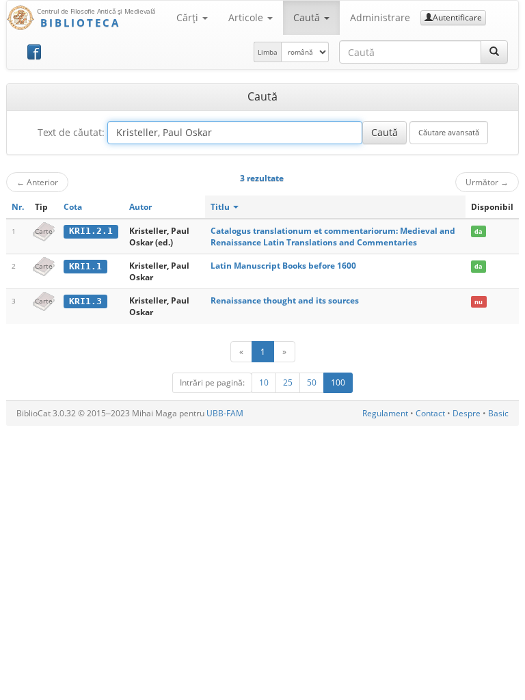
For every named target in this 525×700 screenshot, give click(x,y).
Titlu (221, 207)
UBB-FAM (224, 413)
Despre (467, 413)
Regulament (385, 413)
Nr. (18, 207)
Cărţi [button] (188, 17)
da (478, 231)
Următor (487, 181)
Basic (498, 413)
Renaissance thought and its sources (285, 300)
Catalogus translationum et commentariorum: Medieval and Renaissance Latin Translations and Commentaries (333, 236)
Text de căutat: (71, 132)
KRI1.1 (85, 266)
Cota (73, 207)
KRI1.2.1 (91, 231)
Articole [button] (247, 17)
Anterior (37, 181)
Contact (430, 413)
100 (338, 382)
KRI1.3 (85, 301)
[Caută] (494, 52)
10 (264, 382)
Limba (268, 52)
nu (478, 301)
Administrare (380, 17)
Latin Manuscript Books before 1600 (283, 265)
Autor (140, 207)
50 (312, 382)
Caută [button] (308, 17)
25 (288, 382)
